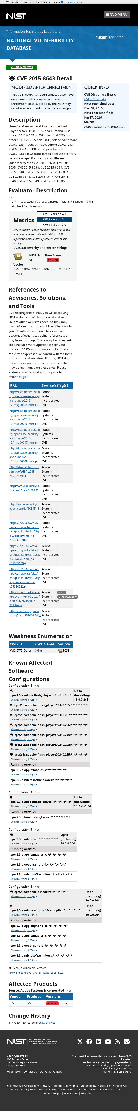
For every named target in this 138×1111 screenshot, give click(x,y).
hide (37, 685)
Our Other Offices (51, 1071)
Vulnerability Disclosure (95, 1085)
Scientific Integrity (69, 1089)
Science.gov (71, 1093)
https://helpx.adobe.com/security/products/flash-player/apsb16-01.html (24, 598)
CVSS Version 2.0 (54, 225)
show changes (47, 1022)
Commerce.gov (52, 1093)
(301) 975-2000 (16, 1065)
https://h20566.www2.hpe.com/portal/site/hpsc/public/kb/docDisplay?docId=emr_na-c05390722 (24, 577)
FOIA (24, 1089)
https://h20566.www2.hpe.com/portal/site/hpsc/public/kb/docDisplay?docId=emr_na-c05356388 (24, 531)
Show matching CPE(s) (23, 699)
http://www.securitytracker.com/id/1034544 (24, 506)
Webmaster (13, 1071)
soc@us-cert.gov (121, 1068)
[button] (117, 14)
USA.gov (86, 1093)
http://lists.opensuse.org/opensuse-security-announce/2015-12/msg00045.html (24, 398)
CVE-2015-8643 (95, 99)
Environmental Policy (43, 1089)
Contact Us (30, 1071)
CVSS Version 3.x (54, 219)
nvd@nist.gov (18, 377)
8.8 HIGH (53, 260)
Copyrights (71, 1085)
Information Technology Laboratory (33, 31)
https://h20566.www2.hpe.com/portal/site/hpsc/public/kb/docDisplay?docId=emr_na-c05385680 (24, 554)
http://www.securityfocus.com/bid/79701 (24, 488)
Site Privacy (14, 1085)
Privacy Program (52, 1085)
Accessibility (31, 1085)
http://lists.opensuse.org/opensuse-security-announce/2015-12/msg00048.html (24, 454)
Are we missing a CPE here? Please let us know (36, 972)
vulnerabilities (22, 67)
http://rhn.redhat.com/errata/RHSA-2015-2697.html (24, 471)
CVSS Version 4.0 (54, 214)
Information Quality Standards (102, 1089)
